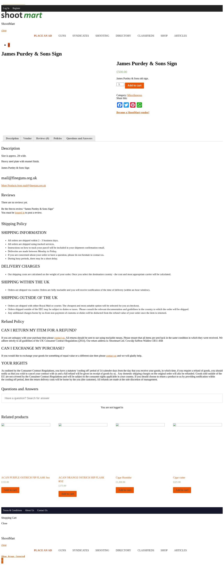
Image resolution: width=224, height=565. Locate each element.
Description (12, 138)
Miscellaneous (134, 95)
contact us (59, 337)
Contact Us (42, 510)
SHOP (164, 35)
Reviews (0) (42, 138)
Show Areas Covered (13, 556)
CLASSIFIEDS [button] (146, 35)
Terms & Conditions (12, 510)
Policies (58, 138)
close (4, 30)
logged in (20, 212)
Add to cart (134, 85)
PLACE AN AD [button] (43, 35)
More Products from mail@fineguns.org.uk (23, 185)
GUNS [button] (62, 35)
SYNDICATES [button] (80, 35)
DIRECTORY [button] (123, 35)
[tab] (12, 138)
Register (16, 8)
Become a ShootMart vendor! (132, 112)
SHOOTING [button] (102, 35)
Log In (6, 8)
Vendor (27, 138)
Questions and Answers (79, 138)
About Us (29, 510)
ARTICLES (180, 35)
